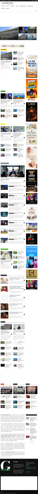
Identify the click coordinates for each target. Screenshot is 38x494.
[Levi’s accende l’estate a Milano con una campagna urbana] (3, 402)
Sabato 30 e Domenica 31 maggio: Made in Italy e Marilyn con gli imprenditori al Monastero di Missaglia (33, 419)
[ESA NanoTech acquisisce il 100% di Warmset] (4, 187)
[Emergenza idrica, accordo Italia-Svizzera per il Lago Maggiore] (3, 145)
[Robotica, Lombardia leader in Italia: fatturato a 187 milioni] (4, 240)
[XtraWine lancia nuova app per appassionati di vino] (4, 298)
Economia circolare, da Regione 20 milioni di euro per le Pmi (21, 252)
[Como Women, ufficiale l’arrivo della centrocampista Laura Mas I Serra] (3, 365)
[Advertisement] (25, 3)
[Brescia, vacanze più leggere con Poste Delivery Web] (3, 359)
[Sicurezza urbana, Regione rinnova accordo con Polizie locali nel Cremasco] (15, 155)
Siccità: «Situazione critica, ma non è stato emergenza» (21, 145)
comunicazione (7, 493)
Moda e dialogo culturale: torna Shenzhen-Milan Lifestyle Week (6, 391)
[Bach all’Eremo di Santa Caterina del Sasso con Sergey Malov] (15, 402)
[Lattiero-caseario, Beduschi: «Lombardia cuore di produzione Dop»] (3, 155)
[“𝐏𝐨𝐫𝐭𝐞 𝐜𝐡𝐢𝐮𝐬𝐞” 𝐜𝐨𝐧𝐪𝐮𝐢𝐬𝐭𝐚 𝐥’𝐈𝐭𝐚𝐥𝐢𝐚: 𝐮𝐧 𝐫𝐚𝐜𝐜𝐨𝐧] (27, 437)
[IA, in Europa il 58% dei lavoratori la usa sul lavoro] (4, 214)
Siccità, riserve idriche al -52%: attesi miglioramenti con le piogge (6, 261)
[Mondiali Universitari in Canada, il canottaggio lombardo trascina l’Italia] (15, 348)
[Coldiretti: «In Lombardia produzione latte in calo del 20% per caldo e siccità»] (3, 115)
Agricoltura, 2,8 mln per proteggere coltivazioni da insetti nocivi (8, 149)
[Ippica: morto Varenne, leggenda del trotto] (3, 348)
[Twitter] (34, 0)
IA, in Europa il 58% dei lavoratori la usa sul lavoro (15, 212)
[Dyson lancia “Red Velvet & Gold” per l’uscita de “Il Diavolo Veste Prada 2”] (3, 406)
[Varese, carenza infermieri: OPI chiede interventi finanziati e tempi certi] (15, 58)
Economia (2, 98)
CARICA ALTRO (31, 442)
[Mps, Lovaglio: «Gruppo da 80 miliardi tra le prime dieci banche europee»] (23, 30)
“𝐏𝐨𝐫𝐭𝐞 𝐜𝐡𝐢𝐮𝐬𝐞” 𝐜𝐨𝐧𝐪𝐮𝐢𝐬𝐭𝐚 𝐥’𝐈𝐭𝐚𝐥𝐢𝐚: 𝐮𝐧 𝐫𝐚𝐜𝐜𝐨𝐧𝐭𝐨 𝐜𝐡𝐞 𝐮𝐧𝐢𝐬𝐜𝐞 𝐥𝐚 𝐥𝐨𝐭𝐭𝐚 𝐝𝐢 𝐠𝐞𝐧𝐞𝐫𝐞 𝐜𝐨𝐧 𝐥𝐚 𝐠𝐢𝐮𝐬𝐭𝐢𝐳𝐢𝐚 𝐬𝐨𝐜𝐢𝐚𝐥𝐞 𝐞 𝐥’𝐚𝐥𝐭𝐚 (33, 438)
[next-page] (3, 72)
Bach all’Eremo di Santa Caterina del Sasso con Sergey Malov (21, 402)
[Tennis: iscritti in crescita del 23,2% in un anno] (15, 342)
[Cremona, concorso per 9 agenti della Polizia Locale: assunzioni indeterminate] (15, 53)
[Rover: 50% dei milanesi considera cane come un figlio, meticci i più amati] (3, 342)
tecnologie (10, 493)
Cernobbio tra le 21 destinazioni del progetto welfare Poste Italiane (5, 331)
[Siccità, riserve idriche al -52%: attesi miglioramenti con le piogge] (6, 255)
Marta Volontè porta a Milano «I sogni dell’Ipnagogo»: (21, 406)
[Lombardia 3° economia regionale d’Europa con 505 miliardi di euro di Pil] (15, 110)
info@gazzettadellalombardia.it (30, 466)
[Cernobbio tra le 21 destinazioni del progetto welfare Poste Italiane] (23, 36)
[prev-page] (1, 72)
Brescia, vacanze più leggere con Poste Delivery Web (8, 359)
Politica (2, 131)
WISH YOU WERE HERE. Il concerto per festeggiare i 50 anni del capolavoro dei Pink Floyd (31, 390)
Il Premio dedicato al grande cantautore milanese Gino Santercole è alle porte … (33, 397)
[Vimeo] (35, 0)
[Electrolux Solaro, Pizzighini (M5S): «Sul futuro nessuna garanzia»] (15, 149)
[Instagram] (32, 0)
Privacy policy (28, 471)
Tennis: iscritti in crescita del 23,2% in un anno (21, 342)
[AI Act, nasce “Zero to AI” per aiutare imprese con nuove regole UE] (4, 222)
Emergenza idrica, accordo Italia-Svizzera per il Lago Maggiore (8, 145)
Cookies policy (28, 472)
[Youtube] (36, 0)
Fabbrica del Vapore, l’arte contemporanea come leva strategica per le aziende (19, 390)
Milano (2, 59)
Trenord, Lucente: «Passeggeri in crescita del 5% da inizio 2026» (6, 134)
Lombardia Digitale (11, 186)
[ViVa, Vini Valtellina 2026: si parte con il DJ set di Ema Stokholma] (32, 36)
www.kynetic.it (15, 493)
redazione (2, 38)
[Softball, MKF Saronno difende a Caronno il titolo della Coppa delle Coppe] (3, 354)
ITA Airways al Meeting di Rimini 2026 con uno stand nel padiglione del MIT (18, 101)
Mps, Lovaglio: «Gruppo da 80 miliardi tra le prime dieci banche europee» (6, 101)
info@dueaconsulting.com (33, 467)
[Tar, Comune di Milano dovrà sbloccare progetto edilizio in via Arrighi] (9, 35)
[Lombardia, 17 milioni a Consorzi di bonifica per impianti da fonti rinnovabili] (15, 267)
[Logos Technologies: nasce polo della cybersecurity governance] (4, 195)
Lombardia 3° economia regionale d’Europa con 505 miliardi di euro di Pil (21, 110)
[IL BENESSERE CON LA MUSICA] (28, 402)
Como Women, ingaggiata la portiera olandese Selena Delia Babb (19, 331)
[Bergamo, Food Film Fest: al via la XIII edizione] (15, 63)
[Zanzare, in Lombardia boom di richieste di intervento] (15, 262)
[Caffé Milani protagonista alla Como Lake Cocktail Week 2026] (4, 315)
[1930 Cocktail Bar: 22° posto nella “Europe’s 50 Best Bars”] (4, 306)
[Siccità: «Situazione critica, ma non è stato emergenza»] (15, 145)
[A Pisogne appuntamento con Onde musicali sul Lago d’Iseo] (15, 396)
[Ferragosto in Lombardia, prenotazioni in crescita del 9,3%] (15, 359)
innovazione (2, 493)
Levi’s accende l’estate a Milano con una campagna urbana (8, 402)
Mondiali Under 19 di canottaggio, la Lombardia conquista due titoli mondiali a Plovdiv (21, 366)
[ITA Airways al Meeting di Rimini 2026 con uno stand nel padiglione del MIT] (19, 96)
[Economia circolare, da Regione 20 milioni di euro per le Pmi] (15, 252)
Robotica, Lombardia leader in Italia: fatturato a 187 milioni (17, 238)
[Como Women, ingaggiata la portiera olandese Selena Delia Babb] (19, 327)
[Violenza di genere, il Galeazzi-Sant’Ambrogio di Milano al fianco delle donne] (15, 68)
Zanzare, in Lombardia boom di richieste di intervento (21, 262)
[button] (36, 11)
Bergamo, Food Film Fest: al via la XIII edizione (20, 63)
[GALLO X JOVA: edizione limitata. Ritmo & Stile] (28, 406)
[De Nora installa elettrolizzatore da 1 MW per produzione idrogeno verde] (15, 257)
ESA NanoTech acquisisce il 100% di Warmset (15, 185)
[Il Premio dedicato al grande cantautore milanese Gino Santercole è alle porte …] (28, 396)
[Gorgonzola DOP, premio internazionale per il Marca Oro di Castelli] (4, 280)
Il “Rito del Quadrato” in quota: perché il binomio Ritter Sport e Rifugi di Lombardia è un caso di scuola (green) (16, 287)
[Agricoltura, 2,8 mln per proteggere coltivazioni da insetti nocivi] (3, 149)
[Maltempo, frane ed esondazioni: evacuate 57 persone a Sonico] (32, 30)
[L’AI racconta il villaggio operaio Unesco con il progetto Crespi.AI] (4, 231)
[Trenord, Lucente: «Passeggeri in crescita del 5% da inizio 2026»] (6, 129)
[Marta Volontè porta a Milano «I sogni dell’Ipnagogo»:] (15, 406)
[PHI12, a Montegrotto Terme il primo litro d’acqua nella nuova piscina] (15, 354)
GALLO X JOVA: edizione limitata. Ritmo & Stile (33, 406)
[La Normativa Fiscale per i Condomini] (15, 115)
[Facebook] (31, 0)
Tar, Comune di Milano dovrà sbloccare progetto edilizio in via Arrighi (6, 62)
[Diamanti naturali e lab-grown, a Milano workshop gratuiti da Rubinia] (3, 396)
